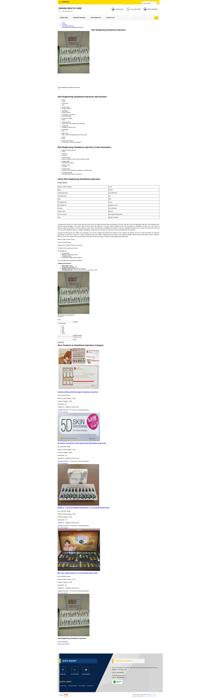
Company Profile (79, 17)
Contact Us (110, 17)
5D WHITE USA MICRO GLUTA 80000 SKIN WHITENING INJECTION (82, 443)
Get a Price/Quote (63, 412)
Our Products (96, 17)
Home (63, 23)
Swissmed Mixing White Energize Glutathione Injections (78, 392)
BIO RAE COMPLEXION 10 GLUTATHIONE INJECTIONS (78, 573)
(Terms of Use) (153, 694)
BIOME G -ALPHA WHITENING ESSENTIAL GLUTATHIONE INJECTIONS (83, 508)
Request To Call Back (64, 644)
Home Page (64, 17)
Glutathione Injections (68, 26)
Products (64, 24)
